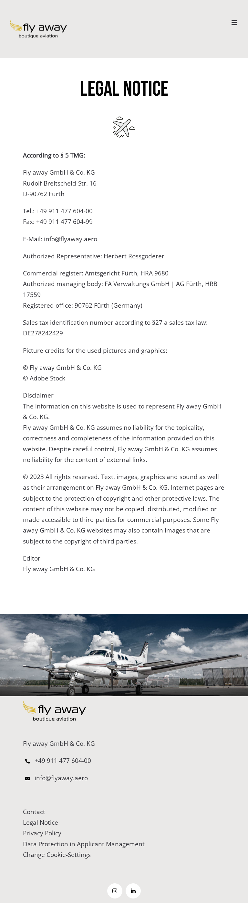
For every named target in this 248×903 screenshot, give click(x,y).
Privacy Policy (42, 833)
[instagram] (114, 890)
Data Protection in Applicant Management (84, 844)
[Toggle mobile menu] (235, 22)
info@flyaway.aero (69, 239)
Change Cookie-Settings (57, 854)
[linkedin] (133, 890)
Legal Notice (40, 822)
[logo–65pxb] (54, 703)
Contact (34, 812)
